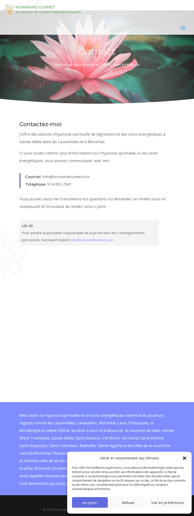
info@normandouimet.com (92, 239)
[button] (184, 458)
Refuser (128, 502)
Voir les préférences (167, 502)
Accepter (90, 502)
